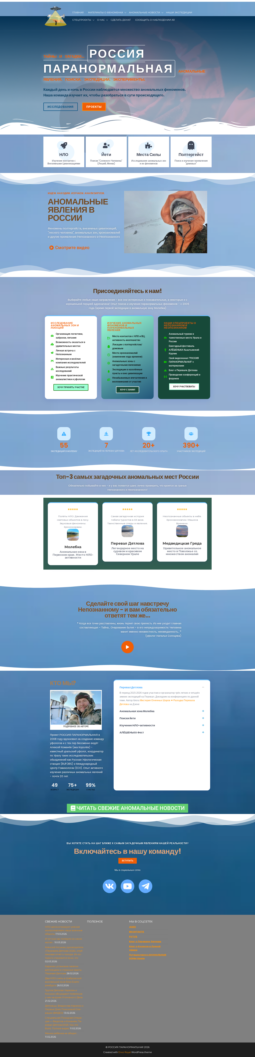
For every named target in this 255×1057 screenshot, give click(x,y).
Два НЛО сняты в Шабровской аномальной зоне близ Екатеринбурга (63, 982)
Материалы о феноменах (105, 12)
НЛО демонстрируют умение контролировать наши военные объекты (63, 930)
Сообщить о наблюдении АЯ (155, 19)
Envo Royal (124, 1052)
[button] (162, 687)
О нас (101, 19)
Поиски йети (128, 718)
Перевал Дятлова (131, 687)
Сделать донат (121, 19)
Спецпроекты (81, 19)
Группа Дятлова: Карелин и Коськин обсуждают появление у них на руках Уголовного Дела (63, 994)
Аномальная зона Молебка (137, 711)
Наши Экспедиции (179, 12)
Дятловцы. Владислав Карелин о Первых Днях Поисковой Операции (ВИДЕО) (64, 1009)
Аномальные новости (144, 12)
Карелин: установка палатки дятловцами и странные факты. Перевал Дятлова (63, 970)
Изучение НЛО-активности (137, 725)
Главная (78, 12)
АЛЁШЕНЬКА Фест (132, 732)
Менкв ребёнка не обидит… (61, 1033)
